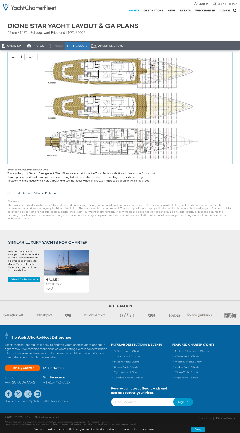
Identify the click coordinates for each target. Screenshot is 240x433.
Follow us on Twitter (18, 394)
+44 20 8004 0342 (20, 382)
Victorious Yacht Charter (189, 361)
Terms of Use (205, 418)
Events (185, 10)
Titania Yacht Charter (187, 372)
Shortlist (203, 3)
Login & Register (227, 3)
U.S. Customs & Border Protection (37, 193)
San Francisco (54, 377)
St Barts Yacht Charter (127, 361)
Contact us (55, 368)
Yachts (134, 10)
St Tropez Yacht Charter (127, 351)
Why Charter (205, 10)
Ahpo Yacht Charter (186, 377)
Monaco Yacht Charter (127, 356)
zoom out (13, 57)
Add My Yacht (31, 401)
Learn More (147, 429)
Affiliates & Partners (56, 401)
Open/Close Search (235, 10)
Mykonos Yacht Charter (127, 372)
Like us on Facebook (8, 394)
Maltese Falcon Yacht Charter (192, 351)
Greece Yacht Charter (127, 366)
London (10, 377)
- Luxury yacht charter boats (37, 7)
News (172, 10)
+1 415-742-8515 (56, 382)
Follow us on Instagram (28, 394)
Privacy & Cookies (225, 418)
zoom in (21, 57)
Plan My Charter (22, 368)
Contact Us (12, 401)
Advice (225, 10)
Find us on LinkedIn (37, 394)
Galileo (52, 279)
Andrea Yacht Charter (187, 366)
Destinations (153, 10)
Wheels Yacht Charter (187, 356)
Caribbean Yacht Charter (128, 377)
